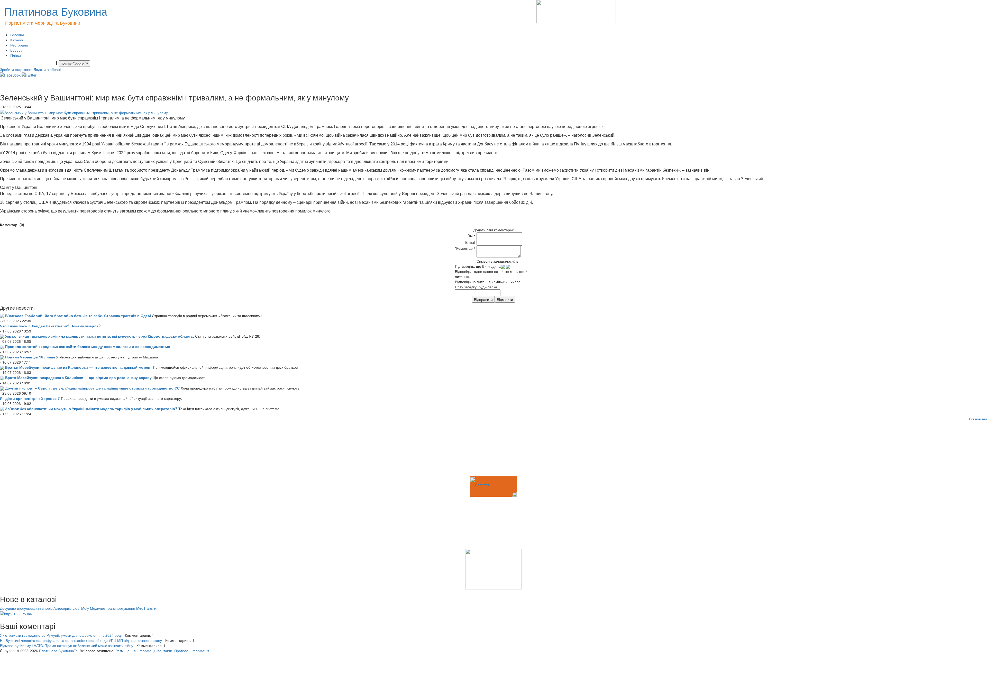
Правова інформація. (192, 650)
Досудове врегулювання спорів (26, 608)
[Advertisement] (25, 449)
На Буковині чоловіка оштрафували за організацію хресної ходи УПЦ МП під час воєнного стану (81, 640)
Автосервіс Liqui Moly (71, 608)
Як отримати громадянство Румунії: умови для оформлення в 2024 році (61, 635)
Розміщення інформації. (135, 650)
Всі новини (978, 418)
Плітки (15, 55)
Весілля (16, 50)
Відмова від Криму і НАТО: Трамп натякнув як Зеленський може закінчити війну (66, 645)
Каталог (16, 39)
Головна (17, 34)
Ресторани (19, 45)
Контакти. (165, 650)
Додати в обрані (47, 69)
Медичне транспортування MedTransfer (123, 608)
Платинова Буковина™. (59, 650)
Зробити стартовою (16, 69)
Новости (482, 484)
